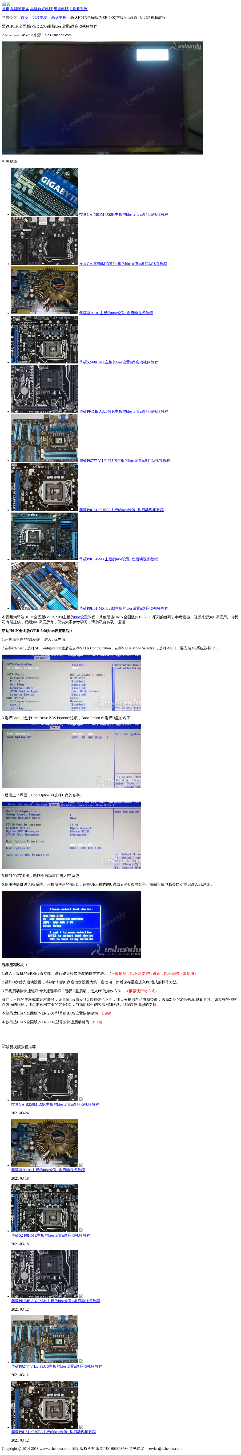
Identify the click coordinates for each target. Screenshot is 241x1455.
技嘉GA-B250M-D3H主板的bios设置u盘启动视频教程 (123, 264)
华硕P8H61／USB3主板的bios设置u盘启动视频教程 (121, 510)
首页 (24, 18)
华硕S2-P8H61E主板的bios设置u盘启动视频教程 (118, 362)
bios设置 (81, 617)
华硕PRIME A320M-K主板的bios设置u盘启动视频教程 (123, 411)
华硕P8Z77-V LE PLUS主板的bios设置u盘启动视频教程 (124, 461)
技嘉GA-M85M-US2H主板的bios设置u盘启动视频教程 (123, 214)
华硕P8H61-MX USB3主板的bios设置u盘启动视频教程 (123, 608)
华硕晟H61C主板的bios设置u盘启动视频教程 (116, 313)
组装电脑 (39, 18)
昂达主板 (58, 18)
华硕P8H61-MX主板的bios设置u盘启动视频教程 (118, 559)
